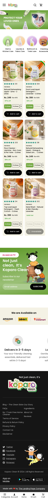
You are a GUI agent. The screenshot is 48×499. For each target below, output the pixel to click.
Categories (5, 497)
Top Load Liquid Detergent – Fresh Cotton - (11, 209)
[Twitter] (8, 447)
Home (24, 497)
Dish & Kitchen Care (8, 50)
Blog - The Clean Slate (13, 405)
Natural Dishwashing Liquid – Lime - (12, 91)
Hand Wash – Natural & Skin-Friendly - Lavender (34, 209)
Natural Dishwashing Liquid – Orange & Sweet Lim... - (34, 150)
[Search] (36, 5)
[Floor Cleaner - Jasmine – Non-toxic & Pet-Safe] (13, 130)
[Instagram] (8, 458)
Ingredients (29, 408)
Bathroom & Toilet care (32, 50)
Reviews (27, 416)
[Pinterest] (8, 462)
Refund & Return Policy (13, 422)
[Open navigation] (4, 5)
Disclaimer (7, 434)
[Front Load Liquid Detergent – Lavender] (35, 71)
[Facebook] (8, 451)
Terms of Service (11, 418)
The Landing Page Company (32, 488)
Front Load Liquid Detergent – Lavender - (33, 91)
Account (14, 497)
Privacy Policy (9, 426)
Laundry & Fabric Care (20, 50)
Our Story (28, 405)
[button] (9, 83)
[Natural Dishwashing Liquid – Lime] (13, 71)
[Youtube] (8, 455)
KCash (33, 497)
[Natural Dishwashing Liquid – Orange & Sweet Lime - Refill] (35, 130)
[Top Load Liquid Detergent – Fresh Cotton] (13, 188)
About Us (28, 412)
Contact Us (8, 430)
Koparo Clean (11, 471)
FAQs (5, 408)
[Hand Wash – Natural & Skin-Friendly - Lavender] (35, 188)
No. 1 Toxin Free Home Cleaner (13, 413)
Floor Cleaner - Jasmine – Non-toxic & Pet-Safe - (12, 150)
